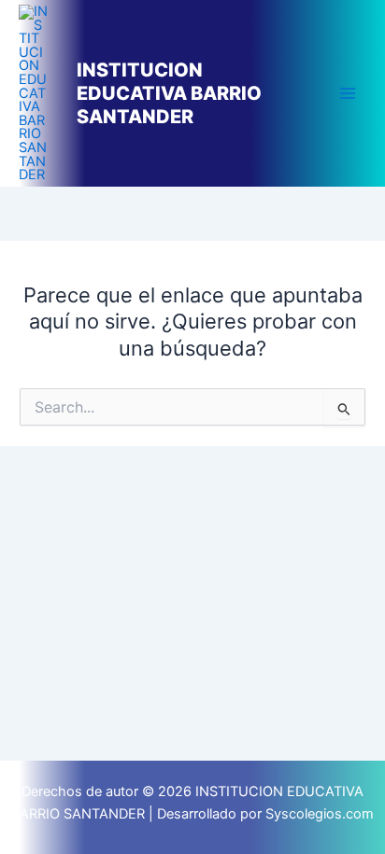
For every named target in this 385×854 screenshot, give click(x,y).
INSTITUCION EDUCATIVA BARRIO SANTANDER (169, 93)
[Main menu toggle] (347, 93)
